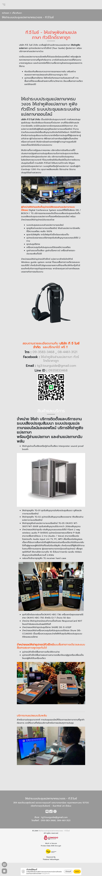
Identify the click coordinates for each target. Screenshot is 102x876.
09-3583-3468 (43, 352)
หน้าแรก (5, 13)
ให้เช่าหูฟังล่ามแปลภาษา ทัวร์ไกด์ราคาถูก (60, 358)
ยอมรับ (77, 872)
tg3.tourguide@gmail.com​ (54, 817)
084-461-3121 (63, 820)
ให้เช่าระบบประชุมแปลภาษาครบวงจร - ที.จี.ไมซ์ (54, 831)
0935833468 (57, 370)
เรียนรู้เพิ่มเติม (46, 874)
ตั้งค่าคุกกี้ (68, 872)
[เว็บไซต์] (55, 812)
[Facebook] (50, 812)
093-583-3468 (48, 820)
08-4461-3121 (67, 352)
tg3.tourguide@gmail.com (56, 365)
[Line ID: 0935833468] (47, 812)
